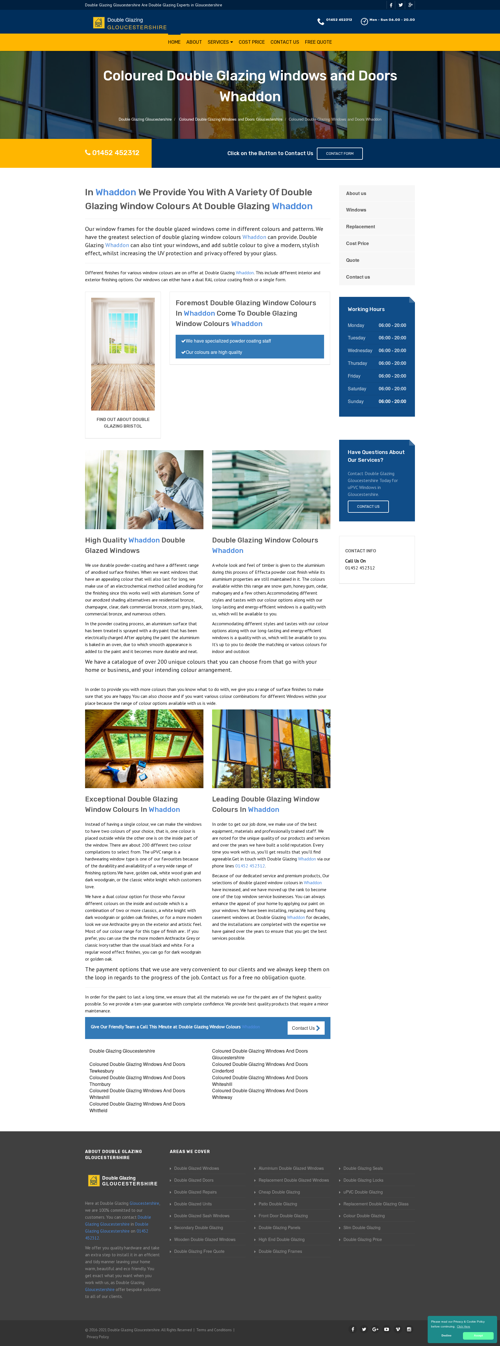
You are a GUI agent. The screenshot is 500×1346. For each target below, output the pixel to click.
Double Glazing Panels (279, 1227)
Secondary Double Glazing (198, 1227)
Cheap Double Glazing (279, 1192)
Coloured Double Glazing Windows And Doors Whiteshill (260, 1080)
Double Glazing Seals (363, 1168)
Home (174, 42)
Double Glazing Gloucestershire (122, 1050)
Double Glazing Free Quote (199, 1251)
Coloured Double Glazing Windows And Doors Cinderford (260, 1067)
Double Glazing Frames (280, 1251)
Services (218, 42)
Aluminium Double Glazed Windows (291, 1168)
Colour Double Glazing (364, 1215)
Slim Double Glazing (361, 1227)
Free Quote (318, 42)
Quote (352, 260)
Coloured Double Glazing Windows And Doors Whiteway (260, 1093)
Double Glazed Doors (194, 1180)
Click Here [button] (463, 1326)
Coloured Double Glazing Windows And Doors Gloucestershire (260, 1054)
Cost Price (252, 42)
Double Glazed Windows (196, 1168)
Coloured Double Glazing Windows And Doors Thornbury (137, 1080)
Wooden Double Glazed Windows (205, 1239)
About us (356, 193)
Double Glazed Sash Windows (201, 1215)
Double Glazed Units (193, 1204)
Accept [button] (478, 1335)
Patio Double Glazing (278, 1204)
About (194, 42)
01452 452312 (339, 20)
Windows (356, 209)
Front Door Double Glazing (283, 1215)
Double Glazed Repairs (195, 1192)
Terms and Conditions (214, 1329)
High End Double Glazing (282, 1239)
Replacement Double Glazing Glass (376, 1204)
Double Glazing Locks (363, 1180)
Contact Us (285, 42)
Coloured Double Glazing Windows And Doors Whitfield (137, 1107)
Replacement (360, 226)
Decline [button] (446, 1335)
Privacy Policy (98, 1336)
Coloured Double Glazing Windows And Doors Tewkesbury (137, 1067)
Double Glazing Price (362, 1239)
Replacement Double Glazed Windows (294, 1180)
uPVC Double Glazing (363, 1192)
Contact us (358, 276)
